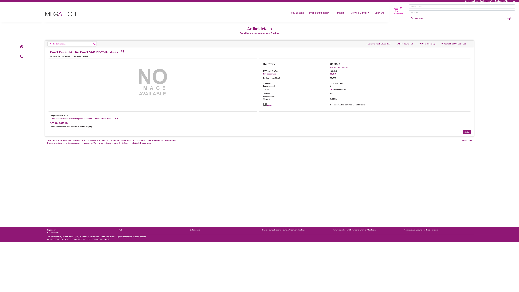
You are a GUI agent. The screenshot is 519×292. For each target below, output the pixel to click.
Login (508, 18)
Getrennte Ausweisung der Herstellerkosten (421, 230)
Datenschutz (195, 230)
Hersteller (340, 12)
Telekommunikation (58, 119)
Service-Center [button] (359, 12)
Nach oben (467, 140)
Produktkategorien (319, 12)
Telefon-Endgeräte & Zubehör (80, 119)
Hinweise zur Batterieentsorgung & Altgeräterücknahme (283, 230)
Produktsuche (296, 12)
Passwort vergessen (419, 18)
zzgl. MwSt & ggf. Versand (338, 67)
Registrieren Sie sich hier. (505, 1)
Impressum (51, 230)
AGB (120, 230)
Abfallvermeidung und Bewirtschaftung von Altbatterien (354, 230)
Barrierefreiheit (53, 232)
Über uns (380, 12)
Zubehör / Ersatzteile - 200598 (106, 119)
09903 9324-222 (459, 44)
